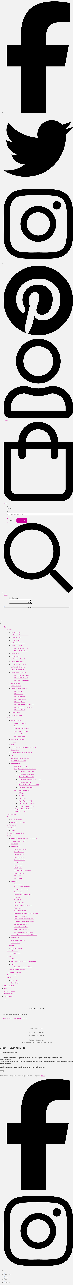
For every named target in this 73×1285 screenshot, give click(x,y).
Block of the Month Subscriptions (23, 967)
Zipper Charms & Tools (20, 811)
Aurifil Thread (14, 980)
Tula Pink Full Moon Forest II (18, 643)
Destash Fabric (11, 817)
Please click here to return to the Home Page (15, 1018)
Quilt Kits (13, 964)
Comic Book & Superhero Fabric (23, 894)
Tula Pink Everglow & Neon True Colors (24, 704)
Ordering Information (9, 991)
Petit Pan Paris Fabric (12, 951)
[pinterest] (38, 336)
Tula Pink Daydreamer (20, 696)
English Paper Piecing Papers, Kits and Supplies (23, 961)
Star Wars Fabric (15, 943)
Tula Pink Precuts (15, 712)
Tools (12, 755)
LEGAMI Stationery (12, 825)
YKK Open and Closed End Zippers (23, 809)
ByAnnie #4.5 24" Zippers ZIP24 (26, 771)
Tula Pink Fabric (18, 876)
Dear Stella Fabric (19, 854)
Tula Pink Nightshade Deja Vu (21, 680)
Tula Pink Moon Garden (20, 699)
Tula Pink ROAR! (18, 691)
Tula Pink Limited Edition (17, 661)
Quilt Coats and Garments (13, 953)
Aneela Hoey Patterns (20, 723)
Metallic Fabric (18, 908)
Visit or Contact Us (8, 996)
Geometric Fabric (19, 902)
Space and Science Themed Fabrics (24, 921)
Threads (9, 977)
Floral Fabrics (17, 897)
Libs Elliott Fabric (18, 862)
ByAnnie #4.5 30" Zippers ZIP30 (26, 774)
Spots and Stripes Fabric (21, 927)
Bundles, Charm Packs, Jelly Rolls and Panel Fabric (24, 838)
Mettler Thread (15, 983)
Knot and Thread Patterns (21, 731)
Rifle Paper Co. (18, 868)
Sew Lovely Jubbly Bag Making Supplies (21, 753)
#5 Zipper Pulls (22, 798)
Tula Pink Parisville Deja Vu (21, 678)
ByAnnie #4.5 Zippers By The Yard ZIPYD (28, 785)
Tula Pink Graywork (16, 640)
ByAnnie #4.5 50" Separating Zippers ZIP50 (29, 779)
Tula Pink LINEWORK (19, 710)
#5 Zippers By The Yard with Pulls (26, 803)
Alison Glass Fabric (19, 852)
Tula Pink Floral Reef (16, 637)
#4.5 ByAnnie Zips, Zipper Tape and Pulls (25, 769)
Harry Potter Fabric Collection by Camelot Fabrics (24, 935)
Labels (12, 745)
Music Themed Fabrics (20, 911)
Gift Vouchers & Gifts (12, 945)
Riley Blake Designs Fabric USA (22, 870)
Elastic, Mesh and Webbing (18, 739)
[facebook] (38, 112)
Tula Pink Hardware (16, 686)
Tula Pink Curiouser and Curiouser (23, 707)
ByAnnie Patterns (18, 726)
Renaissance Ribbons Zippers (26, 806)
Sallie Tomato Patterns (20, 736)
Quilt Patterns (14, 959)
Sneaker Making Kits (12, 975)
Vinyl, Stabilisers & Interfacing (18, 761)
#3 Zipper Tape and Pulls (20, 766)
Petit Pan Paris (18, 865)
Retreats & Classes (9, 986)
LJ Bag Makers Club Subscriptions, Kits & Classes (24, 747)
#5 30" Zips (21, 793)
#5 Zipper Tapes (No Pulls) (25, 801)
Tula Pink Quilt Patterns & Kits (18, 664)
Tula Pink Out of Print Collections (19, 688)
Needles (13, 830)
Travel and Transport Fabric (21, 929)
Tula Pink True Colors (16, 645)
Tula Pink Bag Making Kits (17, 670)
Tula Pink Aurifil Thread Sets (18, 667)
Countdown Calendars (16, 948)
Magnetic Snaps (15, 750)
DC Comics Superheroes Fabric (19, 841)
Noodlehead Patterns (20, 734)
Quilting (9, 956)
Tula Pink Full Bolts (15, 683)
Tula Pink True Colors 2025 (21, 648)
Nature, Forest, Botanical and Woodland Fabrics (26, 913)
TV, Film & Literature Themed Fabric (23, 932)
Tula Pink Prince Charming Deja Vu (19, 635)
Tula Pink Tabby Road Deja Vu (21, 675)
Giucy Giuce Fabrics (19, 860)
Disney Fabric (14, 844)
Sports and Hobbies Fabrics (21, 924)
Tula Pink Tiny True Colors (21, 651)
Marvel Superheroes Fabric (18, 940)
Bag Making (10, 718)
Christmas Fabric (18, 892)
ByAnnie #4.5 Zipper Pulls (24, 782)
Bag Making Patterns (16, 720)
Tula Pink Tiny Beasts (19, 702)
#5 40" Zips (21, 795)
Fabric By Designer (16, 846)
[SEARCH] (30, 602)
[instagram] (38, 263)
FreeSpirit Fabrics (19, 857)
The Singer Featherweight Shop (15, 833)
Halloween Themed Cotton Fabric (23, 905)
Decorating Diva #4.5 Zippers (25, 787)
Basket (12, 520)
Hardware (13, 742)
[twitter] (38, 183)
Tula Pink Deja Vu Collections (18, 672)
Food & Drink (17, 900)
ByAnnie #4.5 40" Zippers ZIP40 (26, 777)
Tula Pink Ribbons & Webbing (18, 659)
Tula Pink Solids (15, 653)
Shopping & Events (9, 994)
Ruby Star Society (19, 873)
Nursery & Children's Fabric (21, 916)
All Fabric (9, 836)
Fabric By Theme (15, 881)
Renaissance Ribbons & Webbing (16, 969)
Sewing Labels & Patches (14, 972)
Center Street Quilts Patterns (21, 728)
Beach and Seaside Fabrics (21, 889)
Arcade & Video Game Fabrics (22, 886)
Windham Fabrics (18, 878)
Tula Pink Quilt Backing (16, 715)
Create (43, 1076)
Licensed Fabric (15, 937)
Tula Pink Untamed (15, 656)
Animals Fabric (18, 884)
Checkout (22, 520)
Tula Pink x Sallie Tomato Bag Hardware (21, 758)
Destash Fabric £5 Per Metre (18, 822)
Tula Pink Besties (18, 694)
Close (2, 1071)
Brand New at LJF (11, 814)
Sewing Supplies (11, 828)
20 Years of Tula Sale (16, 819)
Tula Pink (9, 629)
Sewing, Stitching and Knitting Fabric (24, 919)
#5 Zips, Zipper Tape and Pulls (22, 790)
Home (5, 988)
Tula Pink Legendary (16, 632)
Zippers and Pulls (15, 763)
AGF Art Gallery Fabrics (20, 849)
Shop (5, 627)
